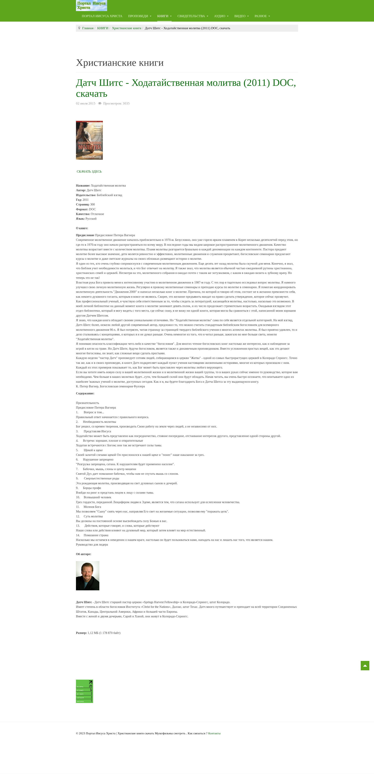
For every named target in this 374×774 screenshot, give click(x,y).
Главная (88, 28)
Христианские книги (126, 28)
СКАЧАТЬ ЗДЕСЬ (89, 171)
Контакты (214, 733)
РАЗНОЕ (261, 16)
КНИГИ (163, 16)
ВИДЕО (240, 16)
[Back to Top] (365, 665)
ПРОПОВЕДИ (138, 16)
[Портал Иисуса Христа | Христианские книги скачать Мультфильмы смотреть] (91, 5)
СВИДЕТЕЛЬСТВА (191, 16)
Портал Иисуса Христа (102, 16)
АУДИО (220, 16)
